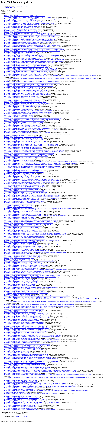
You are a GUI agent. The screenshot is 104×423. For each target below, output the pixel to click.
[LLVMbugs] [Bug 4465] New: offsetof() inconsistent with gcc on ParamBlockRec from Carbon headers (31, 360)
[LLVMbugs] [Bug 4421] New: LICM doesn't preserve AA (19, 288)
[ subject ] (17, 6)
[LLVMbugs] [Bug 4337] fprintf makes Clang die (20, 116)
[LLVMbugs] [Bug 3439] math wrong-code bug (16, 253)
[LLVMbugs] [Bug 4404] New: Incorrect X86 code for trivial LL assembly (23, 255)
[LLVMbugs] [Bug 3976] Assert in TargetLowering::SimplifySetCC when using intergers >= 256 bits (30, 277)
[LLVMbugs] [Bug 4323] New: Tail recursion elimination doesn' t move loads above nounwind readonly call (32, 81)
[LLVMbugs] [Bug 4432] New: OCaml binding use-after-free (20, 312)
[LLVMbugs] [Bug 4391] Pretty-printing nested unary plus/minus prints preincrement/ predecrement (33, 221)
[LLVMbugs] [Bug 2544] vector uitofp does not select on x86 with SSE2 (23, 137)
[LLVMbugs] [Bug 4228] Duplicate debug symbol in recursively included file (24, 246)
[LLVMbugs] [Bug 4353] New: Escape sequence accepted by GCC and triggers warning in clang (29, 153)
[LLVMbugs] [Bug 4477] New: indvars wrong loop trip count (20, 387)
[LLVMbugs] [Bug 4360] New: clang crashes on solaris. (18, 158)
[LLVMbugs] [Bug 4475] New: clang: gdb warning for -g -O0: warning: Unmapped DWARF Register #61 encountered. (35, 383)
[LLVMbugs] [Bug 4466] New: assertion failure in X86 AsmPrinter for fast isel (24, 363)
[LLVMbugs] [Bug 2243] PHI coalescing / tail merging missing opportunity (23, 202)
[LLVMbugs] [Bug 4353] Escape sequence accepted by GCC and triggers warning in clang (30, 154)
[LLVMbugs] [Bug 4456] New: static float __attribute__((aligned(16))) (22, 347)
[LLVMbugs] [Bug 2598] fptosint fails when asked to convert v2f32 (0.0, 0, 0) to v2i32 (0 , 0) (28, 113)
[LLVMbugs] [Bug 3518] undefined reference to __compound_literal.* (22, 199)
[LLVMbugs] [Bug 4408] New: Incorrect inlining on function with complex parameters (26, 263)
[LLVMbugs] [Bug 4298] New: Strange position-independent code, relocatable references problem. (29, 37)
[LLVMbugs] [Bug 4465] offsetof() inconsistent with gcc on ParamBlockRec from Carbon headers (32, 361)
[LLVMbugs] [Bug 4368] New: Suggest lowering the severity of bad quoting (24, 170)
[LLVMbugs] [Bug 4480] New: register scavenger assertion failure (21, 396)
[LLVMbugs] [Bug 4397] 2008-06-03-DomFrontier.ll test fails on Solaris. (26, 237)
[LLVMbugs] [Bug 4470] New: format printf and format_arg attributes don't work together (27, 367)
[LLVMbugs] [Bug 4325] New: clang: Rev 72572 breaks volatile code (22, 87)
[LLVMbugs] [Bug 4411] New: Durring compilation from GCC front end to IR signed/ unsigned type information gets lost (35, 269)
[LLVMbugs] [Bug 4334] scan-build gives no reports (21, 109)
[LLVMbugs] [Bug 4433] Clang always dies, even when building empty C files (27, 315)
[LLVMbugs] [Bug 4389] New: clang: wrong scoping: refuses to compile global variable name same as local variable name (35, 215)
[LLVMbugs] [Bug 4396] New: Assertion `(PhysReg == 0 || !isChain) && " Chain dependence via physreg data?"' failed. (35, 233)
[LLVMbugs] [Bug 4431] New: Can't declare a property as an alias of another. (24, 309)
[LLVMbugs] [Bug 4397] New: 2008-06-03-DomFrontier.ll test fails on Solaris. (24, 236)
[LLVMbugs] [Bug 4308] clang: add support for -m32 (21, 54)
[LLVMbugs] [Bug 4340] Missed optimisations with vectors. (23, 125)
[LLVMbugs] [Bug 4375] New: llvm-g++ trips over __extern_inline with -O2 (24, 191)
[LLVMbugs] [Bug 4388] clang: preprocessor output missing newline (25, 211)
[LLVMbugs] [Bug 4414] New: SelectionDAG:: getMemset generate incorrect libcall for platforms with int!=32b (33, 275)
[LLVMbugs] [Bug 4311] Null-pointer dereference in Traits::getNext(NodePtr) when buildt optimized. (33, 56)
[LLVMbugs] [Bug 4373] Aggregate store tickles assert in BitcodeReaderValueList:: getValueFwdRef (33, 182)
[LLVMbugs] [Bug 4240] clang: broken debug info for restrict (20, 249)
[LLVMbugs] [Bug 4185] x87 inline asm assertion (17, 294)
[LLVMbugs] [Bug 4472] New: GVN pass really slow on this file (21, 373)
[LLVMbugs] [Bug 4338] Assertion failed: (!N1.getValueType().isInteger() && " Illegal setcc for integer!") (34, 119)
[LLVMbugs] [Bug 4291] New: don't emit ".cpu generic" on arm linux (22, 24)
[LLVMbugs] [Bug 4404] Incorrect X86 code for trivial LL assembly (25, 256)
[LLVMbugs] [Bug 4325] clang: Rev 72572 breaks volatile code (24, 89)
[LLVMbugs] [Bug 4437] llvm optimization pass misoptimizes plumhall (25, 323)
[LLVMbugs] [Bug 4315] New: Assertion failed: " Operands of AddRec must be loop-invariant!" (29, 62)
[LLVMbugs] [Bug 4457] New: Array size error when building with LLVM (23, 350)
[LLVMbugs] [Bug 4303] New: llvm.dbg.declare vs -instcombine (21, 43)
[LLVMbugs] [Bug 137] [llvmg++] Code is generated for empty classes (22, 30)
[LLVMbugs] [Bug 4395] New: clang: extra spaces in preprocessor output (23, 230)
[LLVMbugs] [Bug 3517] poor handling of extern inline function (20, 29)
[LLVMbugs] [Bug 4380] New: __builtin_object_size (18, 204)
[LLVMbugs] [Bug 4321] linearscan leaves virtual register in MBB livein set (27, 74)
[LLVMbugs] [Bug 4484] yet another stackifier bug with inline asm (24, 405)
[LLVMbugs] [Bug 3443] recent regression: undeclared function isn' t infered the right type (27, 103)
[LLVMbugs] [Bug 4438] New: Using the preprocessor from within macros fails (24, 325)
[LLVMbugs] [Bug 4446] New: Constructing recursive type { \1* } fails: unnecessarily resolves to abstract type (32, 335)
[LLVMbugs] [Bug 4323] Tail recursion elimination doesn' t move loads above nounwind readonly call (33, 83)
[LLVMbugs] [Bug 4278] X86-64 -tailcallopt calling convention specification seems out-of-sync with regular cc (32, 195)
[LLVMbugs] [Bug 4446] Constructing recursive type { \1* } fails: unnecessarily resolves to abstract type (34, 336)
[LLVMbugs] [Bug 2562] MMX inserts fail (15, 135)
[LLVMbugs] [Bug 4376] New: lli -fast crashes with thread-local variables (23, 193)
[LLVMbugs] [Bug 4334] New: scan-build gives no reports (19, 107)
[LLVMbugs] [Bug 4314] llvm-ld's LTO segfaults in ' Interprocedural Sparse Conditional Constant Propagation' (36, 61)
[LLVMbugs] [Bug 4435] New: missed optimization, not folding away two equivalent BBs (27, 317)
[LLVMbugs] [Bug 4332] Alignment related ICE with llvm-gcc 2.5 (24, 100)
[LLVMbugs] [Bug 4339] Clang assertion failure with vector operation (25, 122)
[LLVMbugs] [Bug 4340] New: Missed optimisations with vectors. (21, 124)
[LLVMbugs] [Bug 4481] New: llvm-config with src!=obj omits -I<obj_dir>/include (25, 399)
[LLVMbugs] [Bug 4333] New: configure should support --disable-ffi (22, 105)
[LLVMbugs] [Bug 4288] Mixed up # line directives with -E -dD (21, 32)
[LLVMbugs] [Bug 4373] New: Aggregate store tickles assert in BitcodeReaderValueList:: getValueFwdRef (31, 180)
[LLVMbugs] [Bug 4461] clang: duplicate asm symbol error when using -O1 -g (27, 355)
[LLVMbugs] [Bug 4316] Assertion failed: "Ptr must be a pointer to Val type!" (27, 67)
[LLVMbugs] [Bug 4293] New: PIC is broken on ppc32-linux (20, 27)
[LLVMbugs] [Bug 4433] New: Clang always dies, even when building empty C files (26, 313)
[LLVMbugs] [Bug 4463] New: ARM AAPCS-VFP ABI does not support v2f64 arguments (27, 357)
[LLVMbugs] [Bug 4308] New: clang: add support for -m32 (19, 52)
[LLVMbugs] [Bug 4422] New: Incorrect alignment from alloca (20, 290)
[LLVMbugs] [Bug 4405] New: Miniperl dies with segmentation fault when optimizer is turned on (29, 261)
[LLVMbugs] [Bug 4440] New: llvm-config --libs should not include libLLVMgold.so (26, 328)
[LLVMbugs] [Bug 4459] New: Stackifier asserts (16, 351)
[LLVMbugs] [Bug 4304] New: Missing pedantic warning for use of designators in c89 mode (28, 46)
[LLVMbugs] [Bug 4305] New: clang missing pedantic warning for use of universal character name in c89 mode (33, 48)
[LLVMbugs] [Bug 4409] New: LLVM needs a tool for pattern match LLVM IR (25, 266)
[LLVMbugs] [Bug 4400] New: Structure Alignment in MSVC (20, 242)
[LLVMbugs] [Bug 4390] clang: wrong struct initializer (21, 218)
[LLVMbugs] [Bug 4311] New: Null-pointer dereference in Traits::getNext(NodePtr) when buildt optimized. (32, 55)
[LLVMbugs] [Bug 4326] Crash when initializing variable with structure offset (27, 91)
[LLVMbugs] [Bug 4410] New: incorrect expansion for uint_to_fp (21, 268)
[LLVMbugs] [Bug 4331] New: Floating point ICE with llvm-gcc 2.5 (22, 96)
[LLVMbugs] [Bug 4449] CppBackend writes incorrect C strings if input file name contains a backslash (34, 341)
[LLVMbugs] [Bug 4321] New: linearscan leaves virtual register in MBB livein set (25, 72)
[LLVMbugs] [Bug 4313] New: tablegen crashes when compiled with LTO (23, 58)
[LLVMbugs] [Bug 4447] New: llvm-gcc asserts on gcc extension (21, 338)
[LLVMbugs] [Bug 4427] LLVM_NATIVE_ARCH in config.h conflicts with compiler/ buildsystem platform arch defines (38, 297)
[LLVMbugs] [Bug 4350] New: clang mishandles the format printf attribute (23, 147)
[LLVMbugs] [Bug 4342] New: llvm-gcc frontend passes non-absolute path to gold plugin (27, 126)
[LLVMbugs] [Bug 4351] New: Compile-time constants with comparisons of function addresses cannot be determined (34, 150)
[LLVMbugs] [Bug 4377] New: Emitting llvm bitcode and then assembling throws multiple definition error (31, 196)
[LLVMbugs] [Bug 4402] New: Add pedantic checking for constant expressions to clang (27, 250)
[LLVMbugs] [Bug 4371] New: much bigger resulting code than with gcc (23, 175)
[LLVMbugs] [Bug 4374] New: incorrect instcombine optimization (21, 188)
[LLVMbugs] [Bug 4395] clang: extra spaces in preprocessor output (24, 231)
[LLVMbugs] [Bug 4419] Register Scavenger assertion (21, 285)
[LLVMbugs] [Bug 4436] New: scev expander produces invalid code (22, 319)
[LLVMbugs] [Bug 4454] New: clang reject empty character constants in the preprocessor (27, 344)
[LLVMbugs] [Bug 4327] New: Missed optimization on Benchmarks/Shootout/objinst (26, 93)
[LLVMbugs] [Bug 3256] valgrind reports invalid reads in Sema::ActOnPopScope (25, 102)
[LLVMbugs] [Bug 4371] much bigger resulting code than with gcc (24, 176)
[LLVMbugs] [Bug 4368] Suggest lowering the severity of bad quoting (25, 172)
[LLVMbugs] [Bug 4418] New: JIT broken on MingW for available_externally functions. (27, 282)
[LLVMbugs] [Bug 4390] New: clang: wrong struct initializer (20, 217)
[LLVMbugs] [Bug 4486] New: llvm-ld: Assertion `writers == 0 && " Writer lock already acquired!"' (30, 409)
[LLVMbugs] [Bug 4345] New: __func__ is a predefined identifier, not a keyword (25, 141)
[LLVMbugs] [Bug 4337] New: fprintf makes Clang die (18, 115)
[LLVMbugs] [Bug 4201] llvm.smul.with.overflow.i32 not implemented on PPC (24, 239)
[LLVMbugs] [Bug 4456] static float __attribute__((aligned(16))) (24, 348)
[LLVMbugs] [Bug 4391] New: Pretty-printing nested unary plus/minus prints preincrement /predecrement (31, 220)
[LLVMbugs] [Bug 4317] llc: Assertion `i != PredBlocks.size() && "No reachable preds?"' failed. (32, 70)
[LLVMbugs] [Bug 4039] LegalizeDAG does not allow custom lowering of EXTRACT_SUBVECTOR (31, 129)
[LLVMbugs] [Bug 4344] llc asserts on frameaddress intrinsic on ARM (25, 140)
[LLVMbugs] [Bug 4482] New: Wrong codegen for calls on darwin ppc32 (23, 401)
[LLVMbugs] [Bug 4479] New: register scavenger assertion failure (21, 395)
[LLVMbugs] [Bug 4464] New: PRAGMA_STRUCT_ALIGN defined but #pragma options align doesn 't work (33, 358)
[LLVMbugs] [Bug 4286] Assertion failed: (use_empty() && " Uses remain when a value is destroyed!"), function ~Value (35, 19)
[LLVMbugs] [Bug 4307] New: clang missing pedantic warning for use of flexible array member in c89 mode (32, 51)
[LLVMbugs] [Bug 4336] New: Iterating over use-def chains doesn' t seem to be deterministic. (28, 110)
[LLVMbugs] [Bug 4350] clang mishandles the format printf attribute (25, 148)
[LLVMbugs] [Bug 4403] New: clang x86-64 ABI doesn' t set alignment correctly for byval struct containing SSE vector (35, 252)
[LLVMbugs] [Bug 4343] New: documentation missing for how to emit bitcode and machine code (29, 134)
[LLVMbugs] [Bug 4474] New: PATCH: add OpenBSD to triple (21, 380)
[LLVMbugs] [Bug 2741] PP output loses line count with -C (19, 228)
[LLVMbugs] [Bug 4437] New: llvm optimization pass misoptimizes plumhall (24, 322)
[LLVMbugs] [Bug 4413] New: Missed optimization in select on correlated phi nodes (26, 272)
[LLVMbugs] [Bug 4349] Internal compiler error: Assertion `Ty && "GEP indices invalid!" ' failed (32, 145)
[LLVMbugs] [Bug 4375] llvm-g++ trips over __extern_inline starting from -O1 (27, 192)
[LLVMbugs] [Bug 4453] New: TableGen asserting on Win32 (20, 342)
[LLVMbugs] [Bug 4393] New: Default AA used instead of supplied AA (23, 226)
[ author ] (23, 6)
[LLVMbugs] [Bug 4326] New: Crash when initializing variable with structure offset (26, 90)
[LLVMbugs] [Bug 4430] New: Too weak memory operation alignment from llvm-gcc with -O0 (29, 307)
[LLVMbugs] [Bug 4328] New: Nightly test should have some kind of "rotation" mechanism (28, 94)
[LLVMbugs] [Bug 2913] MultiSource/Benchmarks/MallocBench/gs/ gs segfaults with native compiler (30, 393)
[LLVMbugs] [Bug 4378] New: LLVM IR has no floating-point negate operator (24, 201)
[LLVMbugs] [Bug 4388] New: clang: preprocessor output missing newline (23, 210)
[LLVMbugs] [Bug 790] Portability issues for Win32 (17, 259)
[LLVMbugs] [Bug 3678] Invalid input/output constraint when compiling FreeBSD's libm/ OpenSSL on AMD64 (33, 45)
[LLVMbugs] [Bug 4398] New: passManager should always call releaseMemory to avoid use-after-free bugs (32, 240)
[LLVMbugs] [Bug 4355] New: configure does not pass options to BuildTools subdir (26, 156)
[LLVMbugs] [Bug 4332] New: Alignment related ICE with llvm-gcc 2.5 (23, 99)
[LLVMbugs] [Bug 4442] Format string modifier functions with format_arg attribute (28, 331)
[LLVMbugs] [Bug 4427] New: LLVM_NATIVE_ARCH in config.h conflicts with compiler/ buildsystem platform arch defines (37, 296)
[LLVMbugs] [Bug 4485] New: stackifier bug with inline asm (20, 406)
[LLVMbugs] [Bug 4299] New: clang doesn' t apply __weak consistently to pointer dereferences (29, 40)
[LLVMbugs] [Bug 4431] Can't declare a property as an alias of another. (25, 310)
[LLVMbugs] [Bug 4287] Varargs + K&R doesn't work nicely (20, 20)
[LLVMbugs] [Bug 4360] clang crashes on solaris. (20, 160)
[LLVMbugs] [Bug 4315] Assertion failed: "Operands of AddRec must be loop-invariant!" (30, 64)
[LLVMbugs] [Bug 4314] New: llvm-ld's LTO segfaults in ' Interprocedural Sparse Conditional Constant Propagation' (34, 59)
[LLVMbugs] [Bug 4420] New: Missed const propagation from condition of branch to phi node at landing (31, 287)
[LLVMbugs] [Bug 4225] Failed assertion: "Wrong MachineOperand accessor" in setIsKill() (28, 42)
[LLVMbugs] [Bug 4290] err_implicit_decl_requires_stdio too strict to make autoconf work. (31, 23)
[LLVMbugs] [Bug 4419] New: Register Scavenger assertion (20, 284)
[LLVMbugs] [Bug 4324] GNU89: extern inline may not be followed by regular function (30, 86)
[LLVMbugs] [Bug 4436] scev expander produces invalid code (23, 320)
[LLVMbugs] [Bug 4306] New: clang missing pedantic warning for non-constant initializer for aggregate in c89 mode (34, 49)
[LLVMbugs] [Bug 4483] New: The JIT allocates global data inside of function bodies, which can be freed (31, 402)
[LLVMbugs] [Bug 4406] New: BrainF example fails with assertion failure (23, 262)
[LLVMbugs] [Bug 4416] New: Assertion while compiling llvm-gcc (21, 280)
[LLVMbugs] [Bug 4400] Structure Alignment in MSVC (22, 243)
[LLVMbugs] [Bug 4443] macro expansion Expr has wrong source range (26, 333)
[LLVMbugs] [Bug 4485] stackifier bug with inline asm (21, 408)
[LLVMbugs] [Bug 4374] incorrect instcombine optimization (23, 189)
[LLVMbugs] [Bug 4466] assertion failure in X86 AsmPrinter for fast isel (26, 364)
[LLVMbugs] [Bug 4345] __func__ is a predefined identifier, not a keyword (26, 142)
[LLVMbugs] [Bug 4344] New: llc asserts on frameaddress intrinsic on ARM (24, 138)
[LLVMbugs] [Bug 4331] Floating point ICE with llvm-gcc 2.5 (23, 97)
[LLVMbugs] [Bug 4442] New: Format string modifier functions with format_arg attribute (27, 329)
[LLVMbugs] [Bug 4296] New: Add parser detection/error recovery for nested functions (26, 33)
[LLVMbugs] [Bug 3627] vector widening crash (16, 131)
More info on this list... (10, 7)
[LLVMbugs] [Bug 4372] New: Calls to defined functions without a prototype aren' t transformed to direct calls (32, 177)
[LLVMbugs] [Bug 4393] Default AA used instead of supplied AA (24, 227)
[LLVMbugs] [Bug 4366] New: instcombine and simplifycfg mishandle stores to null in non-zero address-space (32, 164)
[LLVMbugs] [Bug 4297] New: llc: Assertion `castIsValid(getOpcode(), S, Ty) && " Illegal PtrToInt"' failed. (32, 35)
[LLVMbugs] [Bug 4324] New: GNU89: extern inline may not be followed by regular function (28, 84)
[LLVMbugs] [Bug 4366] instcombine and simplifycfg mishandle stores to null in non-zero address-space (34, 166)
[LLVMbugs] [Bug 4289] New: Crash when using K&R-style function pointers (24, 16)
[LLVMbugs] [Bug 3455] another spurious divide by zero (19, 258)
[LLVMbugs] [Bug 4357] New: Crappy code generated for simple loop (22, 157)
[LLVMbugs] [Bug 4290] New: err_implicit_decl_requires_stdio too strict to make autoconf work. (29, 21)
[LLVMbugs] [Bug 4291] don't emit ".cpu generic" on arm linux (24, 26)
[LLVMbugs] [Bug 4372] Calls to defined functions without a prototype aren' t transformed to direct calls (34, 179)
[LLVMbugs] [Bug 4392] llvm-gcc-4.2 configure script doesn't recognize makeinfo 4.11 (30, 224)
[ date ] (27, 6)
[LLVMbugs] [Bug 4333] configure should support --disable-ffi (23, 106)
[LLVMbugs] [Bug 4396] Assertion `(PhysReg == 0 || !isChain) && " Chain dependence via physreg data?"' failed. (37, 234)
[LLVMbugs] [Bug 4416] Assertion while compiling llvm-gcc (23, 281)
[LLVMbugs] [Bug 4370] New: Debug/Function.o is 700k (19, 173)
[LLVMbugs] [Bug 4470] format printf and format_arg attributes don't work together (29, 368)
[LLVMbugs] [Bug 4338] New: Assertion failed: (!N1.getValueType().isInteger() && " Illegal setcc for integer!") (33, 118)
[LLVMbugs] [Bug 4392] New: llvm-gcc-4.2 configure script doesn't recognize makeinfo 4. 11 (28, 223)
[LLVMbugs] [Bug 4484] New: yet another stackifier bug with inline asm (23, 403)
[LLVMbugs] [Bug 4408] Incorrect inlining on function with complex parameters (28, 265)
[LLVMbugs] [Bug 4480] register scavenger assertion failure (23, 398)
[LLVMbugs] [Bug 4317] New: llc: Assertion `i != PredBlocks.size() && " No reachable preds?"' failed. (31, 68)
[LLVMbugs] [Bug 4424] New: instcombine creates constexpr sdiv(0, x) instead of (25, 291)
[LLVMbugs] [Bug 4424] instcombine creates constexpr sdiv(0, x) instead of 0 (27, 293)
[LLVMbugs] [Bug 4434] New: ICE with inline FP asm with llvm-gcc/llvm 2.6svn (25, 316)
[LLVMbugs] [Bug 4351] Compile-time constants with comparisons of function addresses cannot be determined (36, 151)
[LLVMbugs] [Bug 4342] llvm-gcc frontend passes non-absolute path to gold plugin (29, 128)
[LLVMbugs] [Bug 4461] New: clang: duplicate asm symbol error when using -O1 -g (26, 354)
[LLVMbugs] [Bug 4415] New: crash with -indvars (17, 278)
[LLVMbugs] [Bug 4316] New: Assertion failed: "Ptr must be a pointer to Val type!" (25, 65)
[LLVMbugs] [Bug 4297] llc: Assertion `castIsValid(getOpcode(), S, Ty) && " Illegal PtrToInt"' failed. (33, 36)
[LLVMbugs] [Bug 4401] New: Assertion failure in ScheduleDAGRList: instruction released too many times (32, 245)
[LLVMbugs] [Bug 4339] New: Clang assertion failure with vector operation (24, 121)
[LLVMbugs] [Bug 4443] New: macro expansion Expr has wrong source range (24, 332)
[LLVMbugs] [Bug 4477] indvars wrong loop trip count (21, 389)
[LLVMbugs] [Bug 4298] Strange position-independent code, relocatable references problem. (31, 39)
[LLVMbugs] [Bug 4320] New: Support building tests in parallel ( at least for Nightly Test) (27, 71)
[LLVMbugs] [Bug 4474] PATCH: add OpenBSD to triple (22, 382)
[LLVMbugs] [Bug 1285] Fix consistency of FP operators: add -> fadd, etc (23, 183)
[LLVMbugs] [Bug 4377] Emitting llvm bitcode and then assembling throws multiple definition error (33, 198)
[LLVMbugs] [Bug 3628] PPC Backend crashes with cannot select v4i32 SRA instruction (27, 132)
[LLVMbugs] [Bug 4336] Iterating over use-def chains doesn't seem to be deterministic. (29, 112)
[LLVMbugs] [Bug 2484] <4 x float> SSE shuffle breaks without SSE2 (22, 274)
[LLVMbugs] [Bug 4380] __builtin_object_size (19, 205)
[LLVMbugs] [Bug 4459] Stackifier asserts (18, 352)
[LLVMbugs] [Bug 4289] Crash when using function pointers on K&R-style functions (29, 17)
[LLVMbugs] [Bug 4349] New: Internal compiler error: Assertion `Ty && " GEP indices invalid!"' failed (31, 144)
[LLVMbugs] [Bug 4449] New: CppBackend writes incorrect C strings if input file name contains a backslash (32, 339)
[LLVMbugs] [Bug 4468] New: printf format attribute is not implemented (23, 366)
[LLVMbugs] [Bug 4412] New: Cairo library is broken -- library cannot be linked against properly (29, 271)
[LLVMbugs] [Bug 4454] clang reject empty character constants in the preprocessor (28, 345)
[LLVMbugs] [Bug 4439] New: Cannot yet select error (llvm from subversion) (24, 326)
